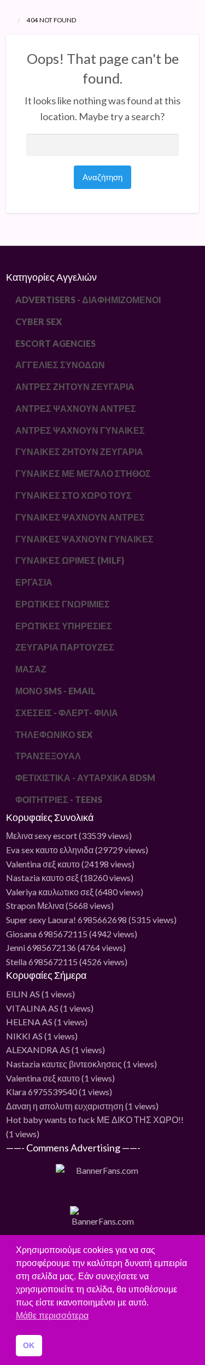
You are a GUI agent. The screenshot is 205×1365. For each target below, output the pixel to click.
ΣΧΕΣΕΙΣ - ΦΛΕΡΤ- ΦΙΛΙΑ (66, 712)
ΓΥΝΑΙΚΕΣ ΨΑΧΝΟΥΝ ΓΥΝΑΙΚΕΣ (84, 539)
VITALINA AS (32, 1008)
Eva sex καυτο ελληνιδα (49, 849)
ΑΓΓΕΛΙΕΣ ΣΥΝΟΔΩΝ (60, 364)
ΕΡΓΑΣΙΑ (33, 582)
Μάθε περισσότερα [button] (52, 1315)
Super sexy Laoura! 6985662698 (66, 919)
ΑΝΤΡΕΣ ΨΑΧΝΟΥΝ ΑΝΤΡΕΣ (75, 408)
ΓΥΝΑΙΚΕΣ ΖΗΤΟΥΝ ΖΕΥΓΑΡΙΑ (79, 451)
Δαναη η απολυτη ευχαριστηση (65, 1106)
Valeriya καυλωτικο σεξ (49, 892)
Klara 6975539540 (41, 1091)
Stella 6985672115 (42, 961)
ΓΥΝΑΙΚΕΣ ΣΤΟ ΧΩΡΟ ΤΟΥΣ (73, 495)
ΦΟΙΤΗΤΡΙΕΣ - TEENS (58, 799)
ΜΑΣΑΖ (30, 669)
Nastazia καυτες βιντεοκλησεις (64, 1064)
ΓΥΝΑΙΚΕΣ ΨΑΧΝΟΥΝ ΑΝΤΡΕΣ (80, 517)
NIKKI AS (24, 1036)
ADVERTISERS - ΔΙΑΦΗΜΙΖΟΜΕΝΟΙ (88, 299)
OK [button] (28, 1345)
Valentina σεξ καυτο (43, 864)
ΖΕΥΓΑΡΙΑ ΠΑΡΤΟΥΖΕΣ (64, 647)
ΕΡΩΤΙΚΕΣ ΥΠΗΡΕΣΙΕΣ (63, 626)
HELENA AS (29, 1022)
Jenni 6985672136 (41, 947)
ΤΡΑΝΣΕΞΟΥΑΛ (48, 756)
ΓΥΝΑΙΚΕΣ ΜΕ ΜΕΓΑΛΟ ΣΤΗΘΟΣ (83, 473)
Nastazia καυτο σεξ (42, 877)
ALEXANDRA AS (38, 1049)
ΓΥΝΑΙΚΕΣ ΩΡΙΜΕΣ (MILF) (69, 560)
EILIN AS (23, 994)
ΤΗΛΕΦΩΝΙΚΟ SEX (53, 734)
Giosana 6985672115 (46, 934)
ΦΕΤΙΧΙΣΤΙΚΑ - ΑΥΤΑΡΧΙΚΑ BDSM (85, 777)
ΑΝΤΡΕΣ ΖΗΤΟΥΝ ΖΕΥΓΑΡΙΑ (74, 386)
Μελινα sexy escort (41, 835)
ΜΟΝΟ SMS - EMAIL (55, 691)
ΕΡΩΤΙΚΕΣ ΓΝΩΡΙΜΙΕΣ (62, 604)
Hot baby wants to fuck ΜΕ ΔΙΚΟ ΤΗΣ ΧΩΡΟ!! (95, 1119)
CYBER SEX (38, 321)
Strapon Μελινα (35, 905)
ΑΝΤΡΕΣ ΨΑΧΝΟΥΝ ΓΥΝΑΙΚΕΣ (80, 430)
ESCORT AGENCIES (55, 343)
